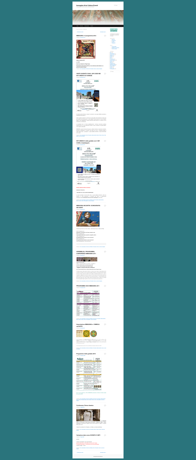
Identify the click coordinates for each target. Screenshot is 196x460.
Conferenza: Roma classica (84, 405)
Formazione (92, 68)
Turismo (100, 135)
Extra (96, 318)
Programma (114, 40)
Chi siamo (81, 25)
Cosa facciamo (87, 25)
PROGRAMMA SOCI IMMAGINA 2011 (87, 286)
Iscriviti (113, 41)
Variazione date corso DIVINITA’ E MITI (88, 435)
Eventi (87, 135)
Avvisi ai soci (88, 68)
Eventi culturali (114, 48)
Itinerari (98, 135)
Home (77, 25)
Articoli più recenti (103, 31)
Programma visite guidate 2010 (86, 354)
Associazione (84, 68)
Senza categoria (89, 399)
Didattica (91, 199)
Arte (80, 68)
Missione (113, 39)
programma (112, 63)
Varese (95, 68)
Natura (80, 319)
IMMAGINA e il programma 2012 (86, 36)
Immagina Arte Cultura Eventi (87, 5)
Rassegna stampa (84, 399)
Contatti (92, 25)
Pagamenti (113, 42)
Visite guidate (86, 200)
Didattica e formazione (115, 47)
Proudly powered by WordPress (98, 456)
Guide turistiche (94, 135)
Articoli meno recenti (79, 31)
